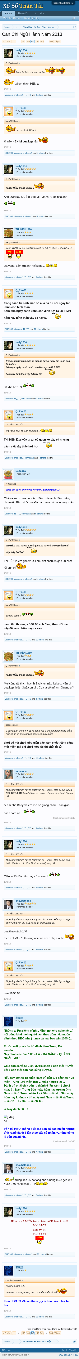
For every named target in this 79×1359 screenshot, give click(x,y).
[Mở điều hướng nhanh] (74, 27)
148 (37, 41)
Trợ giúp (73, 1350)
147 (32, 41)
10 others (40, 640)
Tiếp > (57, 41)
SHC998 (9, 153)
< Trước (7, 41)
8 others (39, 95)
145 (23, 41)
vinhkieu (9, 95)
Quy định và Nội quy (68, 1355)
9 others (41, 153)
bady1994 (21, 50)
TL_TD (28, 95)
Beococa (21, 470)
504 (51, 41)
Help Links (39, 13)
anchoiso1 (18, 95)
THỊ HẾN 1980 (24, 229)
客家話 (19, 1017)
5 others (39, 514)
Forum (8, 13)
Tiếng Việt (6, 1350)
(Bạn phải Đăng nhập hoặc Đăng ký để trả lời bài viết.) (52, 1329)
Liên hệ (64, 1350)
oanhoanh (26, 398)
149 (42, 41)
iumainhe (21, 771)
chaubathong (23, 900)
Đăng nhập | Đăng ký (63, 3)
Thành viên (23, 13)
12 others (38, 329)
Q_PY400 (21, 108)
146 (28, 41)
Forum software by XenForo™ (15, 1355)
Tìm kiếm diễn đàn (12, 18)
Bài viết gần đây (31, 18)
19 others (41, 1254)
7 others (42, 458)
